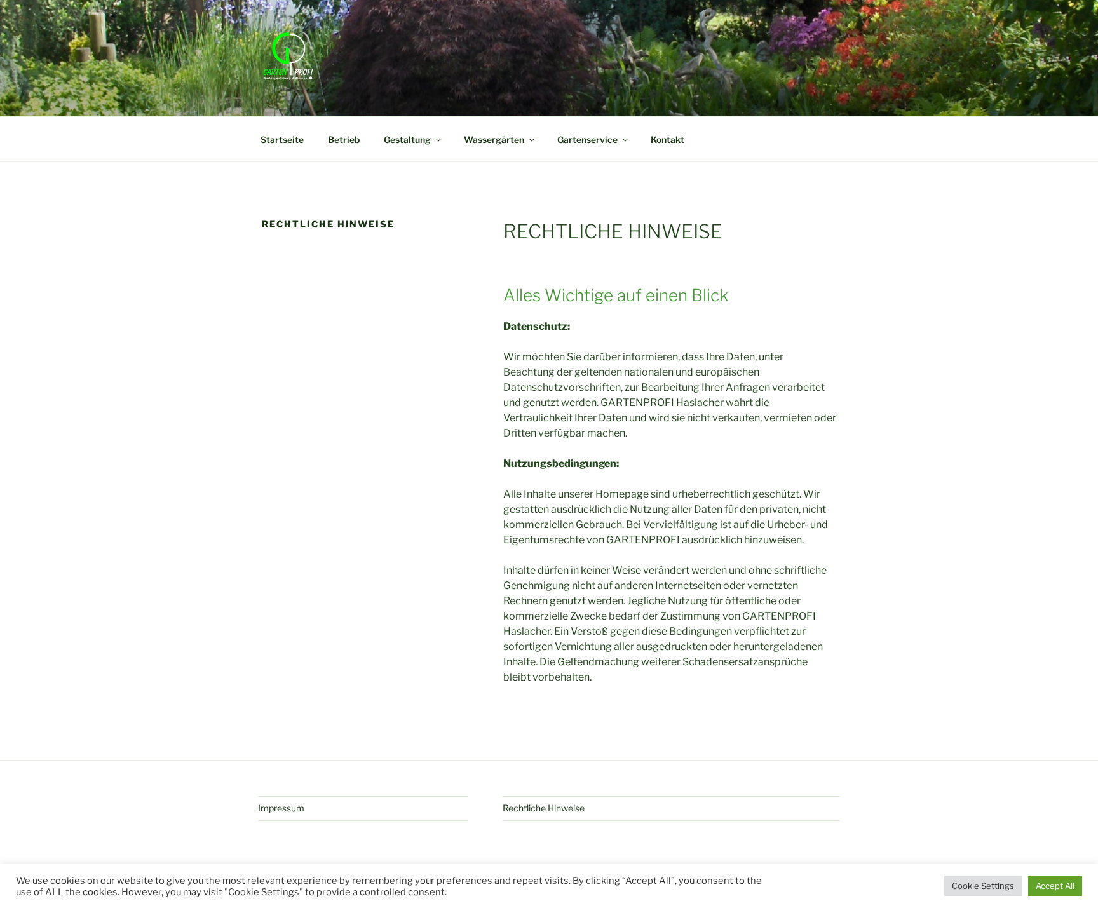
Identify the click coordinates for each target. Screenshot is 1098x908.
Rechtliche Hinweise (544, 808)
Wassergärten (494, 139)
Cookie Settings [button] (983, 886)
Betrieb (344, 139)
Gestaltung (407, 139)
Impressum (281, 808)
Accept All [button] (1055, 886)
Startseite (282, 139)
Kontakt (667, 139)
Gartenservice (587, 139)
